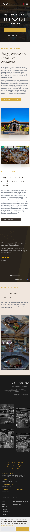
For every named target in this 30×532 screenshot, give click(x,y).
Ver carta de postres (14, 367)
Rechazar (8, 529)
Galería (4, 509)
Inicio (4, 501)
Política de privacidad (7, 525)
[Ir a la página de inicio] (5, 4)
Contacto (5, 514)
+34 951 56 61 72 (6, 486)
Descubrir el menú (15, 35)
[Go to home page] (15, 465)
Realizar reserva (15, 30)
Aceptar (22, 529)
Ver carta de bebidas (14, 348)
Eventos (4, 506)
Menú (3, 504)
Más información (11, 219)
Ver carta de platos (13, 330)
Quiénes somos (6, 511)
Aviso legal (17, 504)
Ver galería (24, 396)
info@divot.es (5, 491)
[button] (23, 4)
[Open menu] (27, 4)
